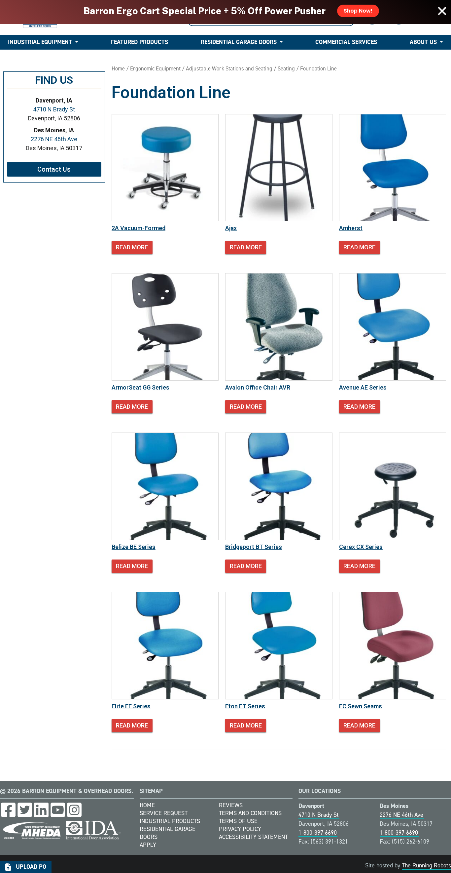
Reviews (231, 805)
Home (118, 68)
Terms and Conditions (250, 813)
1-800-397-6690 (317, 833)
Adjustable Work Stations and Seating (229, 68)
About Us (423, 42)
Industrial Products (170, 821)
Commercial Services (346, 42)
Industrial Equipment (40, 42)
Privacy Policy (240, 829)
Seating (286, 68)
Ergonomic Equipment (155, 68)
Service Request (164, 813)
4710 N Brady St (54, 109)
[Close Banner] (442, 11)
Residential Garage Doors (239, 42)
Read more (132, 247)
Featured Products (139, 42)
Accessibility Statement (253, 837)
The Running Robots (426, 865)
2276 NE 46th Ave (54, 139)
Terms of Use (238, 821)
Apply (148, 845)
